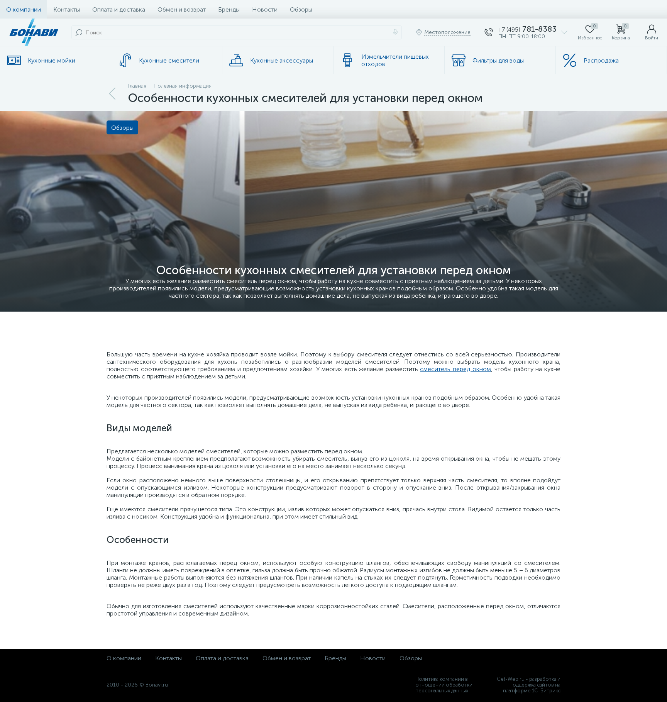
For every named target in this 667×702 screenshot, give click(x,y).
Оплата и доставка (118, 9)
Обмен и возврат (181, 9)
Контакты (66, 9)
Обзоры (301, 9)
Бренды (229, 9)
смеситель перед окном (455, 369)
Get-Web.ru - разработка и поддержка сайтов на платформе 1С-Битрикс (528, 685)
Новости (265, 9)
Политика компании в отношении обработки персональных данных (443, 685)
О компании (23, 9)
